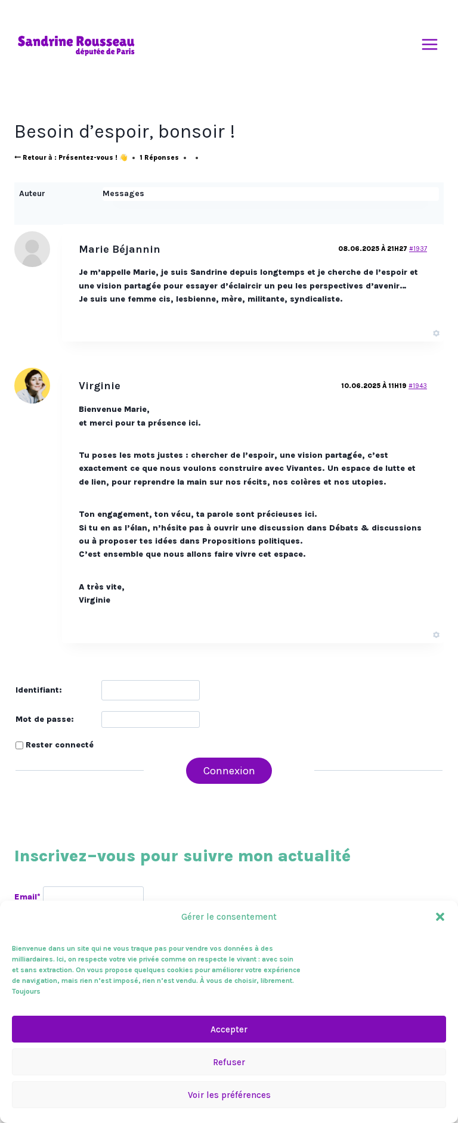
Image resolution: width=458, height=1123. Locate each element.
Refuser (229, 1062)
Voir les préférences (229, 1095)
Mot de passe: (45, 719)
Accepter (229, 1029)
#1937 (418, 249)
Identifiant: (39, 690)
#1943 (418, 386)
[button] (440, 917)
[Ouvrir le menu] (429, 44)
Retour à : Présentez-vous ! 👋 (74, 158)
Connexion (229, 770)
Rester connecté (60, 745)
